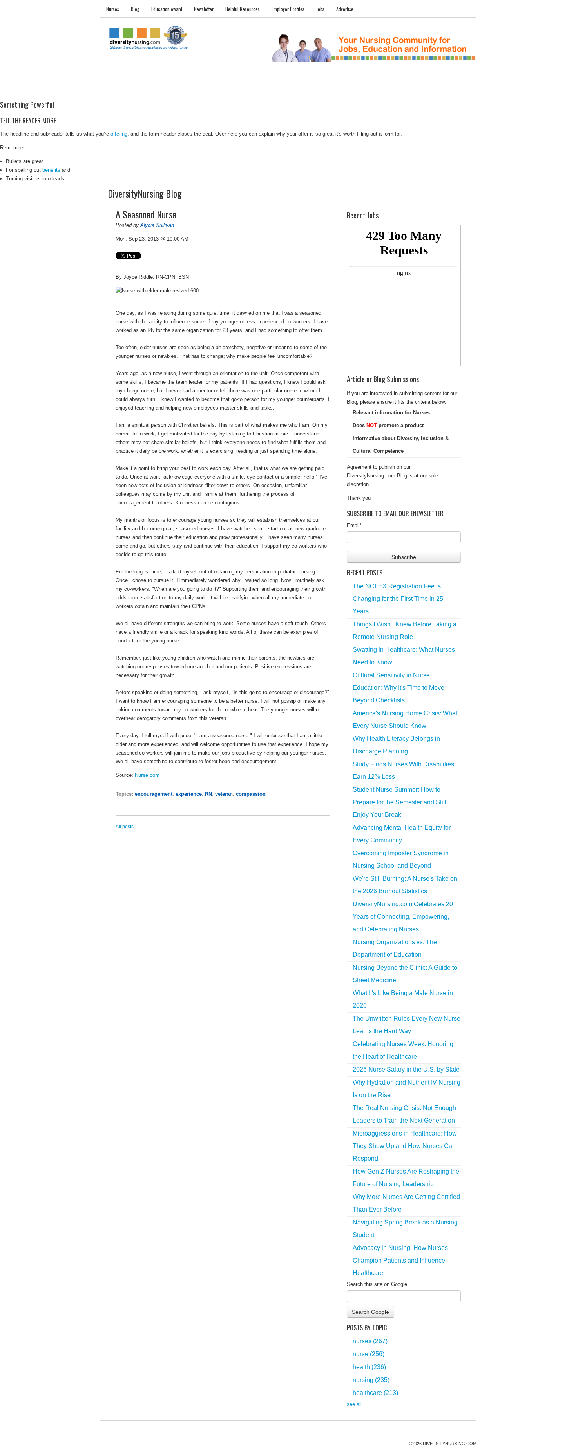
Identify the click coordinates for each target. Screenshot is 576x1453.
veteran (224, 794)
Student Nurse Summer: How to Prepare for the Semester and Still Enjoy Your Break (399, 802)
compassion (251, 794)
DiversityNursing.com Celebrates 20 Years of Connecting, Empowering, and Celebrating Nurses (403, 916)
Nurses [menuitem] (112, 8)
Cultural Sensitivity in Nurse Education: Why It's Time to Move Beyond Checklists (398, 688)
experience (189, 794)
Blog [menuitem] (135, 8)
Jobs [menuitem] (320, 8)
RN (208, 794)
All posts (125, 826)
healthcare (375, 1393)
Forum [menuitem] (291, 86)
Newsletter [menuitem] (204, 8)
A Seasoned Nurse (146, 214)
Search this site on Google (377, 1284)
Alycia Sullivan (157, 225)
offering (118, 134)
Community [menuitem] (259, 86)
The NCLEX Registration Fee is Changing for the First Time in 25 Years (398, 599)
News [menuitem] (229, 86)
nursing (371, 1380)
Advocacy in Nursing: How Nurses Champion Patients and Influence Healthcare (400, 1260)
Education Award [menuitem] (166, 8)
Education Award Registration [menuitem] (370, 86)
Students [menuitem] (145, 86)
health (369, 1367)
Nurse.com (147, 775)
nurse (368, 1354)
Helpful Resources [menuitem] (242, 8)
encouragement (153, 794)
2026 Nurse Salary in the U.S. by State (406, 1069)
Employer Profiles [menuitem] (288, 8)
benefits (51, 170)
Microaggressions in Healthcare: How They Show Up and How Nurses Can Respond (405, 1146)
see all (354, 1404)
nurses (370, 1341)
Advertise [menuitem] (344, 8)
